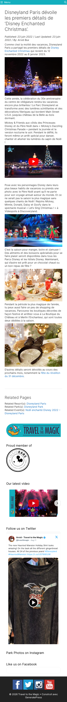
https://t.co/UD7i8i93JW (38, 554)
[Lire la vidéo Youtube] (33, 161)
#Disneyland (51, 551)
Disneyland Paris (36, 403)
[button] (9, 503)
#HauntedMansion (17, 554)
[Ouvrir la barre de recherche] (65, 2)
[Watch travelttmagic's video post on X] (33, 602)
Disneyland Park (33, 406)
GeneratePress (33, 697)
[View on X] (56, 536)
